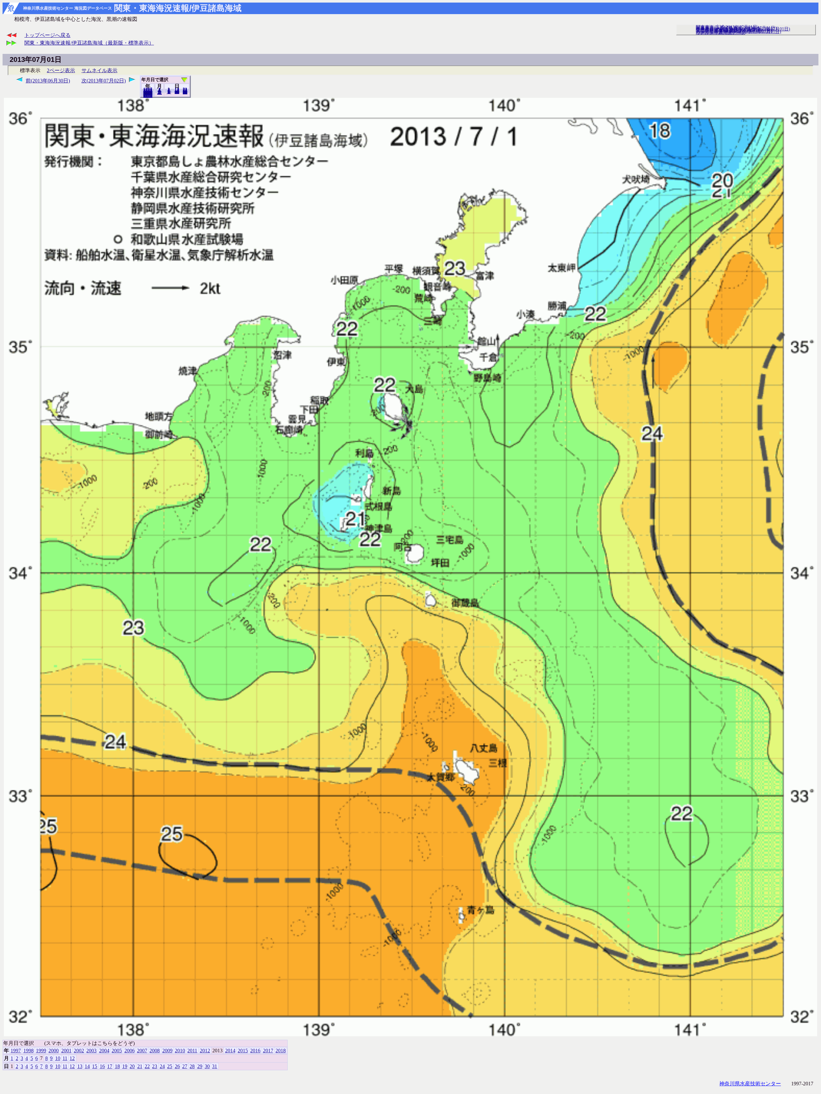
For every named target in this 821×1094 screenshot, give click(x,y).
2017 (268, 1050)
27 (184, 1066)
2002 (79, 1050)
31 (185, 92)
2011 (192, 1050)
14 (87, 1066)
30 (207, 1066)
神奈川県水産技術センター (750, 1083)
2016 (255, 1050)
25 (169, 1066)
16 (102, 1066)
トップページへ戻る (47, 35)
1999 (41, 1050)
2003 (91, 1050)
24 (162, 1066)
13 (79, 1066)
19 (124, 1066)
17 (109, 1066)
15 (94, 1066)
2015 (243, 1050)
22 (147, 1066)
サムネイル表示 (99, 70)
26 (177, 1066)
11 (65, 1058)
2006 (129, 1050)
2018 (147, 96)
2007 (142, 1050)
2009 (167, 1050)
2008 (154, 1050)
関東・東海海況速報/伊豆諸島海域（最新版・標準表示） (89, 43)
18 (117, 1066)
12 (159, 92)
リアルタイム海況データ (720, 32)
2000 (53, 1050)
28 (192, 1066)
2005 (117, 1050)
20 (177, 92)
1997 (16, 1050)
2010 (180, 1050)
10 (169, 92)
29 (199, 1066)
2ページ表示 (61, 70)
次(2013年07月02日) (103, 80)
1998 (28, 1050)
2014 (230, 1050)
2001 (66, 1050)
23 (154, 1066)
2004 (104, 1050)
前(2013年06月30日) (48, 80)
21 (139, 1066)
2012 (205, 1050)
